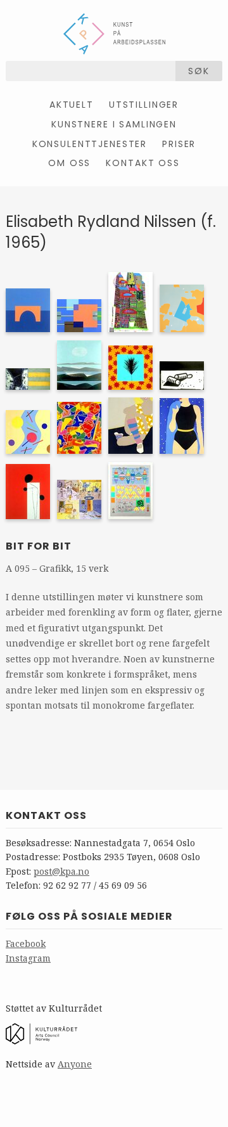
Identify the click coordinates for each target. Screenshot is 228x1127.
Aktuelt (71, 104)
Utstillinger (144, 104)
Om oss (69, 163)
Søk (199, 71)
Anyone (75, 1064)
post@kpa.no (61, 871)
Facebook (26, 943)
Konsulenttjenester (90, 144)
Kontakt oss (142, 163)
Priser (179, 144)
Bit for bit (39, 546)
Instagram (28, 958)
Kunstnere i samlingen (114, 124)
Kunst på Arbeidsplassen (114, 34)
